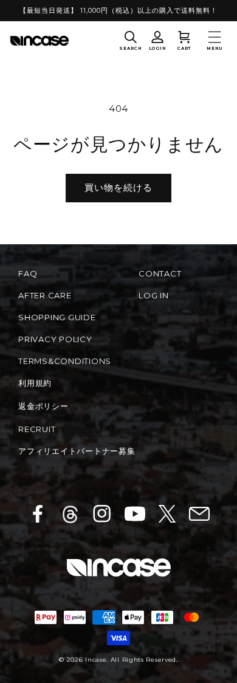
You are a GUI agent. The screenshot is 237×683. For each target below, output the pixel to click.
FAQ (27, 273)
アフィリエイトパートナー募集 (77, 451)
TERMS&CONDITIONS (64, 361)
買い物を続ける (118, 187)
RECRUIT (36, 429)
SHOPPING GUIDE (57, 317)
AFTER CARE (45, 295)
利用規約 (35, 383)
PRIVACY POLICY (55, 339)
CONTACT (160, 273)
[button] (130, 40)
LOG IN (154, 295)
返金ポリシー (43, 406)
